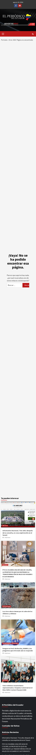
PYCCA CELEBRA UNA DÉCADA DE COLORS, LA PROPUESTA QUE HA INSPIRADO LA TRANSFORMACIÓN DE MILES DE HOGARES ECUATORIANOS (16, 747)
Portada (4, 40)
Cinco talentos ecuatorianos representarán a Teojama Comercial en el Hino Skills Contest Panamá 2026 (17, 688)
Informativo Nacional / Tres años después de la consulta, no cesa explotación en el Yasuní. (17, 533)
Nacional (5, 525)
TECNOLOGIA (6, 643)
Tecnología (15, 643)
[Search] (33, 34)
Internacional (6, 606)
